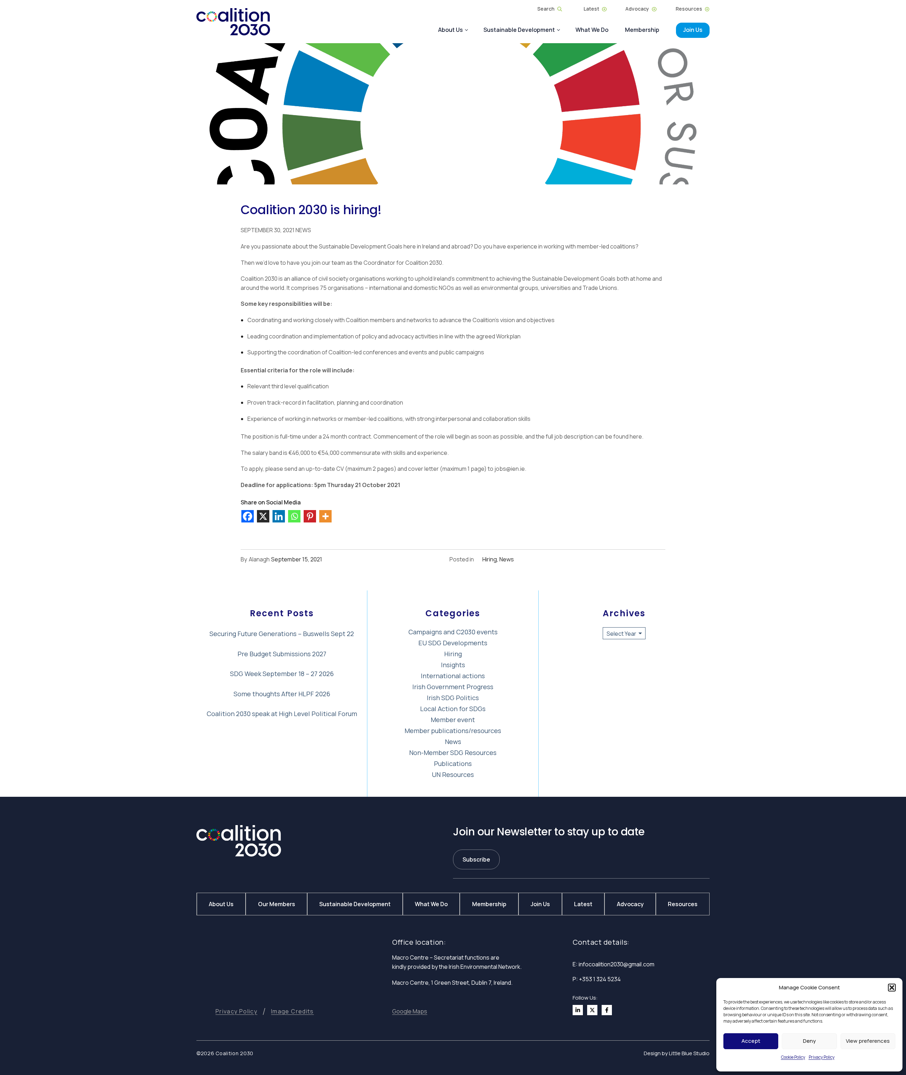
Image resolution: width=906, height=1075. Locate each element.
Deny (809, 1041)
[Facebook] (248, 515)
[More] (326, 515)
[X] (264, 515)
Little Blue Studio (689, 1053)
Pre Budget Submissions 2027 (281, 654)
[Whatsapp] (295, 515)
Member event (453, 719)
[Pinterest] (311, 515)
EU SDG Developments (452, 643)
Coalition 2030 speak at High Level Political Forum (282, 713)
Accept (750, 1041)
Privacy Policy (822, 1057)
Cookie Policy (793, 1057)
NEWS (302, 230)
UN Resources (453, 774)
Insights (453, 665)
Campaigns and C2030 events (453, 632)
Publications (453, 763)
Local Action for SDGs (453, 708)
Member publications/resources (453, 730)
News (506, 559)
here (636, 436)
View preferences (868, 1041)
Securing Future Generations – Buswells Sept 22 (282, 633)
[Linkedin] (280, 515)
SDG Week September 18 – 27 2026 (282, 673)
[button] (891, 987)
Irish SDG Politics (453, 697)
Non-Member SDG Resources (453, 752)
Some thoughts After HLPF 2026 (282, 694)
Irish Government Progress (452, 686)
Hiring (489, 559)
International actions (453, 675)
